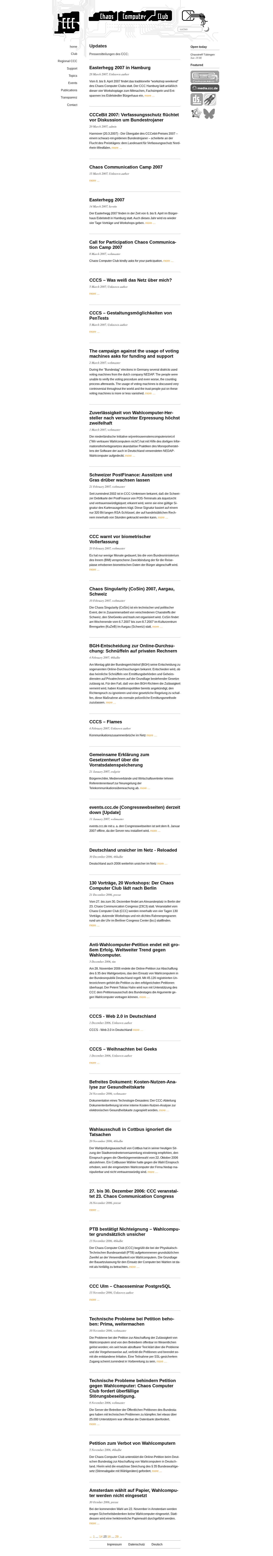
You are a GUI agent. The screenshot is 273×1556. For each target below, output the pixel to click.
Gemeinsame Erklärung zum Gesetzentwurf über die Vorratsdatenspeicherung (119, 759)
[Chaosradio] (205, 82)
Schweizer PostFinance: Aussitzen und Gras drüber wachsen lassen (130, 477)
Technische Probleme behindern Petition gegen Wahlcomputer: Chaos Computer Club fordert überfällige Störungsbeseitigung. (132, 1388)
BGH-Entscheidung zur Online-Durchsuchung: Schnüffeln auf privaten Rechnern (133, 648)
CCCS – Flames (105, 721)
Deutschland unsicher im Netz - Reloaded (133, 850)
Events (72, 83)
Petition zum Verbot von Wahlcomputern (132, 1443)
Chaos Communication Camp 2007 (125, 166)
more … (149, 95)
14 (101, 1536)
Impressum (114, 1544)
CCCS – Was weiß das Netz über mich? (130, 280)
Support (72, 68)
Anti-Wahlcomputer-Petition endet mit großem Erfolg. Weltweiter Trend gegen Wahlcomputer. (134, 949)
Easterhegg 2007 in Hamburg (120, 67)
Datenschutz (136, 1544)
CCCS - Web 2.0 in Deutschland (122, 1016)
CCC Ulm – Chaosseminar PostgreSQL (130, 1286)
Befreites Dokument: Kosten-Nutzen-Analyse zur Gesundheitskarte (133, 1084)
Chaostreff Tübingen (203, 54)
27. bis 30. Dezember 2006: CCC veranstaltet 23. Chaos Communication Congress (133, 1194)
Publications (69, 90)
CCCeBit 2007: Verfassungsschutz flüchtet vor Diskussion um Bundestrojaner (134, 117)
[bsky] (209, 118)
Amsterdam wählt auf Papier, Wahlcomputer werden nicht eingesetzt (133, 1493)
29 (116, 1536)
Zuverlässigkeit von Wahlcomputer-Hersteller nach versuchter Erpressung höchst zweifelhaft (134, 418)
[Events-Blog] (210, 104)
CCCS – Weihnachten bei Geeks (123, 1048)
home (73, 46)
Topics (73, 75)
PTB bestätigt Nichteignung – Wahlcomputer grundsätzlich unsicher (134, 1232)
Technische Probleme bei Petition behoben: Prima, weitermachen (131, 1321)
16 (109, 1536)
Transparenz (69, 97)
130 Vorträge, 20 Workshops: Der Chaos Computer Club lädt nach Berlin (131, 885)
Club (74, 53)
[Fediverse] (196, 118)
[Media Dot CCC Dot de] (205, 90)
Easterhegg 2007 (106, 199)
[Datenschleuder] (197, 104)
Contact (72, 104)
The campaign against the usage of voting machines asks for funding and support (134, 353)
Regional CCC (67, 61)
